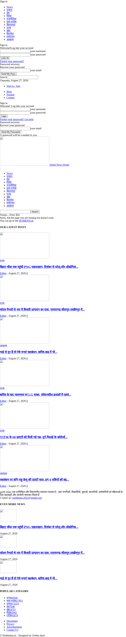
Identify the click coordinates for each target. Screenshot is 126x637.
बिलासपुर (11, 24)
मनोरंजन (10, 36)
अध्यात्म (10, 39)
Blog (9, 91)
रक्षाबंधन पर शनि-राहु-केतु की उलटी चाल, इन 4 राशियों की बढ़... (34, 479)
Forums (10, 94)
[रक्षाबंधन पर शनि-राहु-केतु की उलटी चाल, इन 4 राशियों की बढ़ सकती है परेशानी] (24, 470)
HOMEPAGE (26, 220)
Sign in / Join (13, 86)
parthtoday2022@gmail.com (27, 497)
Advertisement (14, 627)
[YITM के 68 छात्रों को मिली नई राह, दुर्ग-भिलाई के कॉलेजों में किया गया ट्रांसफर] (24, 427)
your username (38, 51)
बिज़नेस (10, 33)
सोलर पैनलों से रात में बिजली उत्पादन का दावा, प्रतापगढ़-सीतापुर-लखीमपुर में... (42, 309)
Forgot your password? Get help (16, 119)
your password (38, 54)
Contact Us (12, 629)
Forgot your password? (12, 61)
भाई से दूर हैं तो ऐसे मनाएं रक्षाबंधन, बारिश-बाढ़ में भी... (28, 352)
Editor (3, 273)
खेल (8, 30)
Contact (11, 97)
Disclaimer (12, 621)
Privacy (10, 624)
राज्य (9, 27)
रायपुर (9, 10)
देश (8, 12)
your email (35, 70)
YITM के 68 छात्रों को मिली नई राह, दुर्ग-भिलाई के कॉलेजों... (33, 437)
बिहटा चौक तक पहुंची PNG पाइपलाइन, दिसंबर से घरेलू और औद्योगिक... (39, 267)
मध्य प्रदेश (11, 21)
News (10, 7)
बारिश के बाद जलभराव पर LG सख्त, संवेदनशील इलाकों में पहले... (35, 394)
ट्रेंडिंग (12, 615)
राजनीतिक (11, 18)
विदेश (9, 15)
